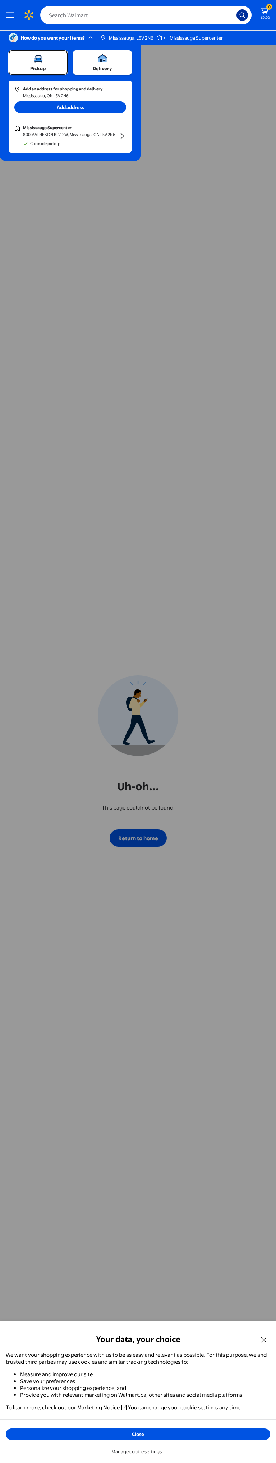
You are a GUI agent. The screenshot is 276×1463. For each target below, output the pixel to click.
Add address (70, 107)
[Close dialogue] (263, 1339)
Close (138, 1434)
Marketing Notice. (99, 1407)
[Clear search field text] (233, 15)
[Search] (242, 15)
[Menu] (11, 15)
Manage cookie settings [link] (136, 1451)
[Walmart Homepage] (28, 15)
